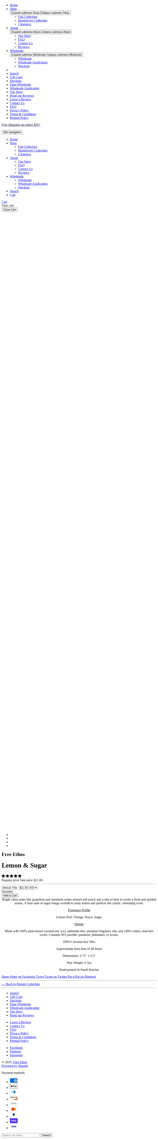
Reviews (23, 47)
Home (14, 5)
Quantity (7, 891)
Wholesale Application (33, 62)
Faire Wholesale (20, 84)
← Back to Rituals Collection (21, 984)
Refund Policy (19, 118)
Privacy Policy (19, 110)
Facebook (16, 1047)
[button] (12, 876)
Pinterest (15, 1051)
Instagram (16, 1055)
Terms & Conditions (23, 114)
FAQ (21, 39)
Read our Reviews (22, 95)
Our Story (24, 36)
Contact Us (25, 43)
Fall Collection (27, 16)
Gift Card (16, 77)
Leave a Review (20, 99)
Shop (13, 8)
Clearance (24, 24)
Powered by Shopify (15, 1066)
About (14, 28)
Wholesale (16, 50)
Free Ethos (20, 1062)
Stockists (24, 66)
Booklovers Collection (32, 20)
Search (14, 73)
